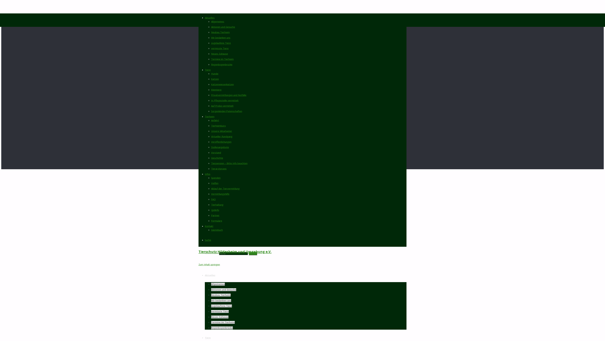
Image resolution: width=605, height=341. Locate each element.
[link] (208, 240)
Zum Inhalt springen (209, 264)
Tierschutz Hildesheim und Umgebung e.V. (235, 251)
